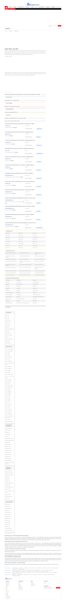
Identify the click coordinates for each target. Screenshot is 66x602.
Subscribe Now (33, 301)
